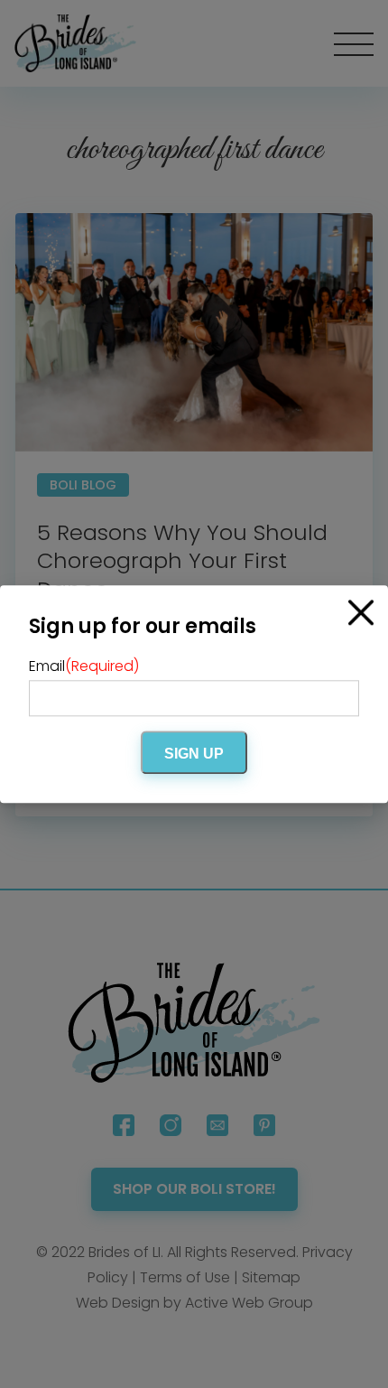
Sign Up (194, 753)
